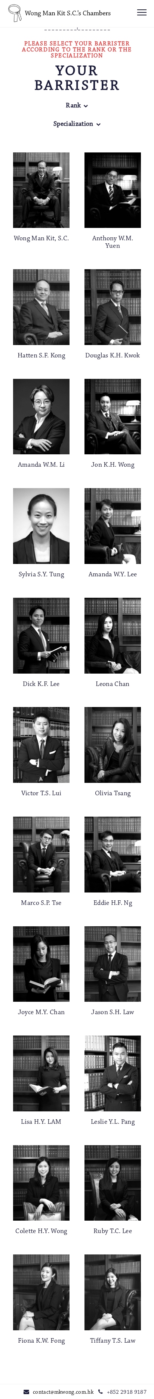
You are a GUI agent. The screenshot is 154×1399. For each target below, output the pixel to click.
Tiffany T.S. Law (112, 1341)
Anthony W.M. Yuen (112, 242)
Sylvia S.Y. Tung (41, 574)
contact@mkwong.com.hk (63, 1392)
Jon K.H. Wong (112, 465)
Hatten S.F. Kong (41, 356)
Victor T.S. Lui (41, 793)
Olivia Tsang (113, 793)
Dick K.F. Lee (41, 684)
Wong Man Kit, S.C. (41, 238)
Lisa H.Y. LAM (41, 1122)
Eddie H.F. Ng (112, 903)
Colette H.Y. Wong (41, 1231)
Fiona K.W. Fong (41, 1341)
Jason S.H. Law (112, 1012)
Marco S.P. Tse (41, 903)
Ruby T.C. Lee (112, 1231)
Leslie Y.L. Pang (113, 1122)
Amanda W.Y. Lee (113, 574)
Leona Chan (112, 684)
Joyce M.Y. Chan (41, 1012)
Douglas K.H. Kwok (112, 356)
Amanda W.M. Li (41, 465)
